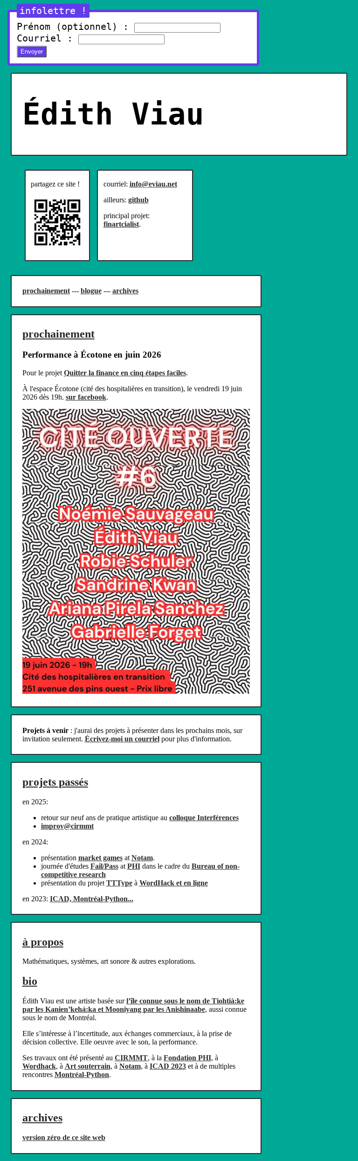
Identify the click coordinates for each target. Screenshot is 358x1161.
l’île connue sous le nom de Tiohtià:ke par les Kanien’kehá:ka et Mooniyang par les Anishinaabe (133, 1005)
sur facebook (86, 397)
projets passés (55, 782)
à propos (42, 942)
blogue (91, 291)
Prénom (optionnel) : (73, 26)
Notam (142, 858)
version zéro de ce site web (63, 1137)
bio (29, 981)
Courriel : (45, 38)
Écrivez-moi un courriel (122, 739)
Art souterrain (87, 1066)
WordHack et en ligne (173, 883)
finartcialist (121, 224)
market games (100, 858)
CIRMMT (131, 1058)
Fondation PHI (187, 1058)
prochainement (46, 291)
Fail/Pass (104, 866)
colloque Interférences (204, 818)
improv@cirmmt (67, 826)
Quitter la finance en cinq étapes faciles (125, 373)
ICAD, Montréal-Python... (91, 899)
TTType (119, 883)
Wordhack (39, 1066)
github (138, 200)
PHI (133, 866)
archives (125, 291)
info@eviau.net (153, 184)
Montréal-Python (82, 1074)
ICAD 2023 (168, 1066)
